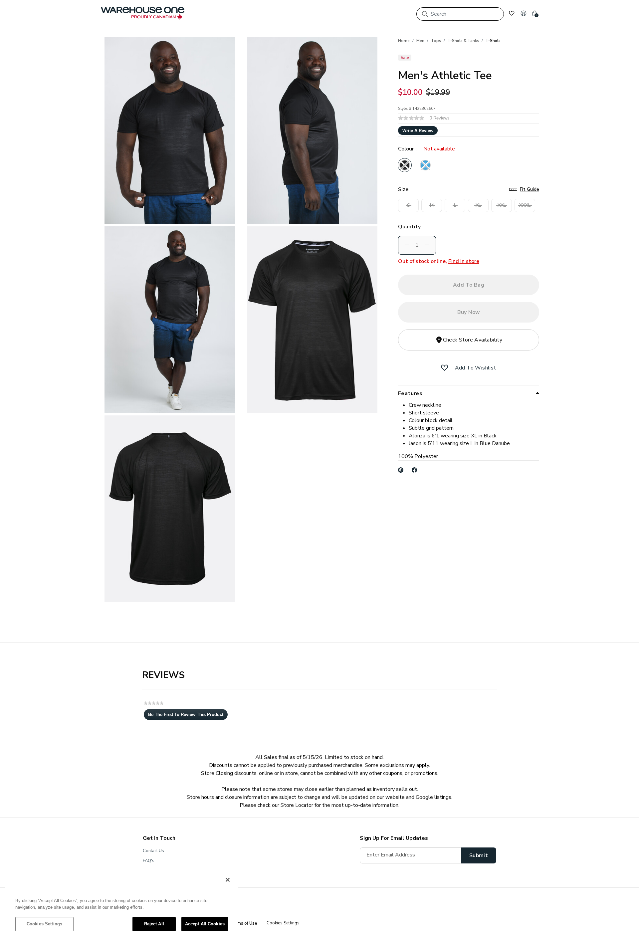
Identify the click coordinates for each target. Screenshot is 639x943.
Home (404, 40)
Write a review (417, 130)
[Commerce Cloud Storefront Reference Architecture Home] (142, 13)
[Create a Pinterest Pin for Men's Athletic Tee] (401, 470)
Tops (436, 40)
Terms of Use (243, 923)
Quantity (409, 226)
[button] (524, 13)
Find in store (463, 261)
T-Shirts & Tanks (463, 40)
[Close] (227, 879)
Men (420, 40)
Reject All (154, 923)
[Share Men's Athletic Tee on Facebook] (414, 470)
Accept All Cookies (205, 923)
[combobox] (460, 14)
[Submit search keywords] (425, 14)
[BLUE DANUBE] (425, 165)
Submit (478, 855)
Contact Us (153, 851)
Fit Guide (529, 189)
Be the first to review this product (188, 716)
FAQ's (148, 861)
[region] (121, 905)
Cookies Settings (44, 923)
